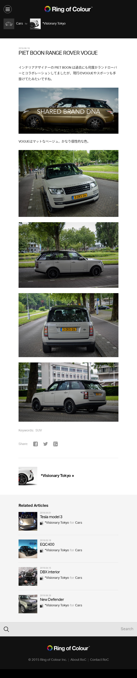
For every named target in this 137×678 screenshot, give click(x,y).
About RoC (78, 660)
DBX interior (50, 572)
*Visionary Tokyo (57, 523)
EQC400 (47, 545)
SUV (38, 430)
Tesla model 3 (51, 517)
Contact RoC (99, 660)
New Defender (52, 600)
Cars (78, 523)
